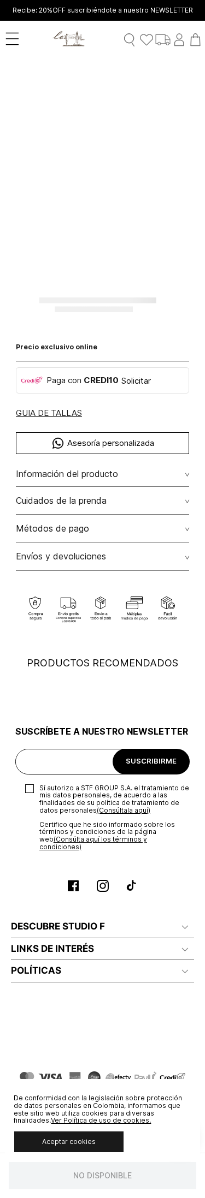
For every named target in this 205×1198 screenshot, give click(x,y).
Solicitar (136, 381)
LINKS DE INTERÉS (52, 948)
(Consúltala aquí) (123, 810)
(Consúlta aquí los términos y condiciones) (93, 843)
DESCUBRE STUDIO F (58, 926)
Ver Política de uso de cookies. (101, 1120)
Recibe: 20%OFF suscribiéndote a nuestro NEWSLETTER (103, 10)
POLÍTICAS (36, 970)
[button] (49, 413)
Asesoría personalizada (110, 443)
